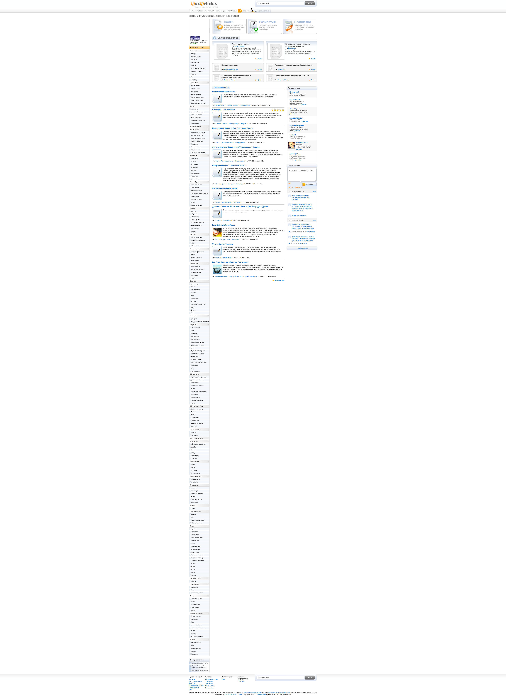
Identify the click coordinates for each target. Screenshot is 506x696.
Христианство (195, 179)
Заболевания (195, 336)
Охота (193, 631)
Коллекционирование (198, 628)
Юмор (193, 313)
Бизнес (192, 106)
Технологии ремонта (197, 423)
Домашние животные (198, 138)
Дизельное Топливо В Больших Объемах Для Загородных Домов (240, 207)
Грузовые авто (195, 85)
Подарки (193, 651)
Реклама (241, 681)
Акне (192, 330)
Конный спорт (195, 549)
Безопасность (195, 266)
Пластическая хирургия (198, 362)
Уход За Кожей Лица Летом (223, 225)
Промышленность (232, 105)
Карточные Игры (196, 625)
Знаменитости (195, 289)
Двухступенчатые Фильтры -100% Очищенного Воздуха (235, 147)
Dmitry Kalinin (239, 46)
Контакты (192, 679)
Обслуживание (196, 117)
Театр (192, 307)
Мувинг (193, 415)
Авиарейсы (194, 488)
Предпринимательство (198, 120)
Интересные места (197, 493)
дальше (303, 104)
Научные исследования (198, 391)
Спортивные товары (197, 558)
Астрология (194, 158)
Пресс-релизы (194, 461)
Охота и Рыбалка (221, 276)
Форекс (193, 610)
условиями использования (253, 692)
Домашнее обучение (197, 380)
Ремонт (193, 278)
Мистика (193, 170)
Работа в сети (195, 246)
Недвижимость (196, 604)
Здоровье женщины (197, 342)
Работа (193, 243)
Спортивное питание (197, 555)
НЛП (192, 517)
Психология (194, 365)
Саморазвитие (195, 397)
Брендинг (194, 319)
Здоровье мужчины (197, 345)
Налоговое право (196, 199)
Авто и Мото (227, 220)
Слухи (193, 508)
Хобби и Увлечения (196, 613)
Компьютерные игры (197, 269)
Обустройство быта (235, 276)
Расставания (195, 455)
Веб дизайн (194, 214)
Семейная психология (198, 152)
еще (314, 191)
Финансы (193, 596)
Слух (192, 368)
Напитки (193, 65)
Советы (193, 581)
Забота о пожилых (197, 141)
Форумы (193, 231)
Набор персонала (196, 237)
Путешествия (226, 257)
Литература (240, 184)
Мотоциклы (194, 91)
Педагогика (194, 394)
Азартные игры (196, 616)
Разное (193, 202)
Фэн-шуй (193, 426)
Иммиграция (195, 196)
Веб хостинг (195, 217)
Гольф (193, 543)
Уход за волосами (197, 593)
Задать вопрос (303, 248)
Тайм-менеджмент (197, 523)
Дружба (193, 447)
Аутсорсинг (194, 109)
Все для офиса (196, 642)
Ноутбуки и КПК (196, 272)
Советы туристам (196, 499)
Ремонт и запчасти (197, 100)
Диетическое (195, 62)
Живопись (194, 287)
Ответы (246, 11)
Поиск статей (209, 686)
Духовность (194, 155)
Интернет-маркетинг (197, 222)
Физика (193, 403)
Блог (190, 689)
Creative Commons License (233, 694)
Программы (194, 275)
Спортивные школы (197, 560)
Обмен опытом (196, 94)
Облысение (194, 356)
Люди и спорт (195, 552)
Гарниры (193, 53)
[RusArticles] (204, 5)
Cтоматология (195, 327)
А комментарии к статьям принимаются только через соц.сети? (301, 197)
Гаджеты (244, 124)
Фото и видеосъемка (197, 636)
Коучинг (193, 514)
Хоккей (193, 572)
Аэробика (194, 529)
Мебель (193, 412)
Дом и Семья (226, 202)
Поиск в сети (195, 228)
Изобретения (195, 383)
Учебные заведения (197, 400)
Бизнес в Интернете (197, 112)
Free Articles (262, 694)
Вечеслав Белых (230, 80)
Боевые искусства (197, 537)
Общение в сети (196, 225)
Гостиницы (194, 491)
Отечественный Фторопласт (224, 91)
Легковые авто (195, 88)
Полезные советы (197, 71)
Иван (217, 142)
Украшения (194, 654)
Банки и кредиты (196, 599)
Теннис (193, 563)
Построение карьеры (198, 240)
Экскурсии (194, 502)
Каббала (193, 161)
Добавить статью (262, 11)
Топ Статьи (232, 11)
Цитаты (193, 310)
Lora (216, 239)
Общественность (195, 429)
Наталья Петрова (221, 124)
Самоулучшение (195, 511)
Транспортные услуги (198, 103)
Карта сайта (209, 688)
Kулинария (193, 51)
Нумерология (195, 173)
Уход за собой (225, 239)
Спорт (192, 526)
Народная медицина (197, 353)
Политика (194, 432)
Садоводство (195, 417)
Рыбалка (193, 633)
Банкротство (195, 187)
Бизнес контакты (196, 115)
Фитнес (193, 566)
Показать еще (279, 280)
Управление (195, 123)
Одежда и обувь (196, 648)
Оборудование (245, 105)
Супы (192, 77)
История (193, 292)
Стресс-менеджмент (197, 520)
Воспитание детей (197, 135)
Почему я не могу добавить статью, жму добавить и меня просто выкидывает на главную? (303, 226)
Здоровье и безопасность (199, 193)
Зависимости (195, 339)
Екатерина (292, 48)
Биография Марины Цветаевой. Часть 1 (229, 165)
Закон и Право (195, 182)
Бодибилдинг (195, 534)
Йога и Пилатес (196, 546)
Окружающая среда (196, 438)
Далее (260, 58)
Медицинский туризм (198, 351)
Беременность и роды (198, 132)
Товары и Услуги (195, 578)
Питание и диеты (196, 359)
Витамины (194, 333)
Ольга (217, 257)
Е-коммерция (195, 219)
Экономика (194, 435)
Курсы (193, 388)
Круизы (193, 496)
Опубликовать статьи (196, 685)
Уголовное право (196, 205)
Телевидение (195, 260)
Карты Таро (194, 164)
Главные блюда (196, 56)
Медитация (194, 167)
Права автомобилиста (198, 97)
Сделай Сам (195, 420)
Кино (192, 295)
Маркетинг (193, 316)
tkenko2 (218, 220)
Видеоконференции (197, 252)
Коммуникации (234, 124)
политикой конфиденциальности (279, 692)
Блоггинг (193, 211)
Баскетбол (194, 532)
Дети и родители (195, 126)
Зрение (193, 348)
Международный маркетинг (200, 321)
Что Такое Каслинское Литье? (225, 188)
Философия (194, 176)
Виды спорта (195, 540)
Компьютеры (194, 263)
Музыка (193, 301)
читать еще (311, 231)
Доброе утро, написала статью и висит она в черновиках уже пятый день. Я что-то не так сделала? (303, 239)
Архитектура (195, 284)
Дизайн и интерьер (251, 276)
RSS (223, 679)
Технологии (194, 482)
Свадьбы (194, 458)
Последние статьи (211, 679)
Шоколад (193, 80)
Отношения (194, 441)
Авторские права (196, 185)
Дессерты (194, 59)
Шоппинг (193, 639)
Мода (192, 645)
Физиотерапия (195, 371)
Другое (193, 467)
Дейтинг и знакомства (198, 444)
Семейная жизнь (196, 150)
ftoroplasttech (219, 105)
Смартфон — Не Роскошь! (223, 110)
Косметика (235, 239)
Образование (194, 374)
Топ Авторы (220, 11)
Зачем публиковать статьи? (203, 11)
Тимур (217, 202)
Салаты (193, 74)
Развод (193, 453)
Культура (231, 184)
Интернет (193, 208)
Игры (192, 622)
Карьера (192, 234)
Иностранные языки (197, 385)
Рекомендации (194, 687)
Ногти (192, 590)
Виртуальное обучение (198, 377)
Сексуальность (196, 147)
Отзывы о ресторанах (198, 68)
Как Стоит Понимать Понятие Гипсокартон (230, 262)
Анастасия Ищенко (231, 69)
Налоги (193, 601)
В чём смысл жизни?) (299, 215)
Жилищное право (196, 190)
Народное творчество (198, 304)
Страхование (195, 607)
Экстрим (193, 575)
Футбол (193, 569)
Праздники (236, 202)
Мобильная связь (196, 257)
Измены (193, 450)
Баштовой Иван (283, 80)
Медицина (193, 324)
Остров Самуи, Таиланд (222, 244)
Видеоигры (194, 619)
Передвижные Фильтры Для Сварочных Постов (232, 128)
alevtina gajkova (220, 184)
